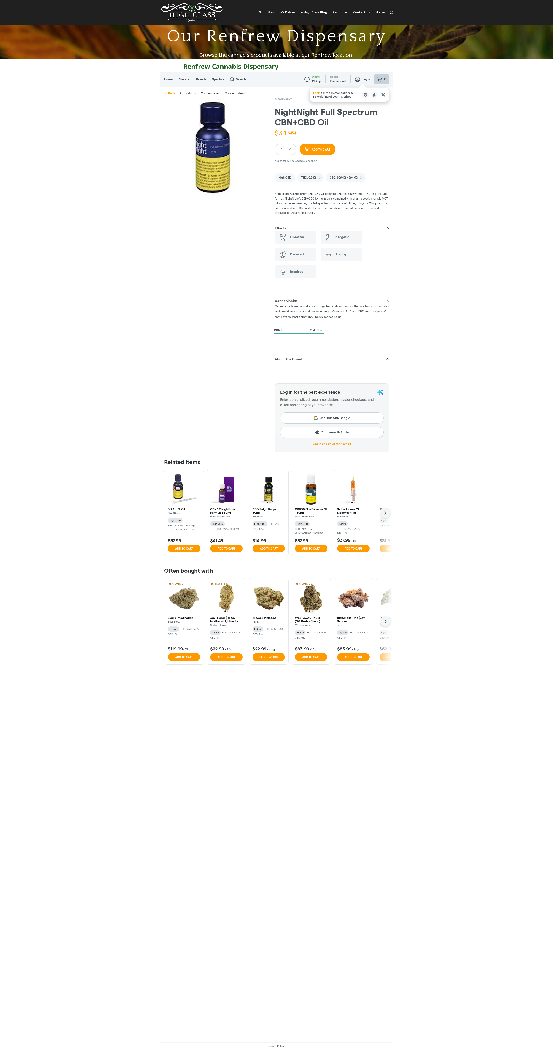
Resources (340, 12)
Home (380, 12)
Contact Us (361, 12)
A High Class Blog (314, 12)
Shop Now (266, 12)
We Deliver (287, 12)
